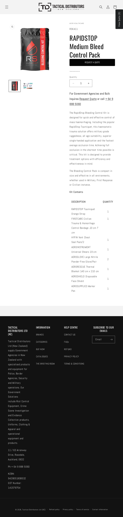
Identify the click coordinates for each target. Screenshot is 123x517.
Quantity (73, 77)
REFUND (68, 349)
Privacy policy (68, 509)
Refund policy (54, 509)
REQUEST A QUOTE (92, 62)
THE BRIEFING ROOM (45, 363)
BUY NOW (40, 349)
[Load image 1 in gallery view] (14, 86)
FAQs (66, 341)
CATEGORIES (41, 341)
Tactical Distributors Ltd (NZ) (33, 509)
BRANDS (40, 334)
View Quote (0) (119, 19)
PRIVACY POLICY (71, 356)
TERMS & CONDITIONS (74, 363)
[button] (6, 7)
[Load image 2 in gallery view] (28, 86)
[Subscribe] (111, 339)
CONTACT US (69, 334)
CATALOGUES (42, 356)
